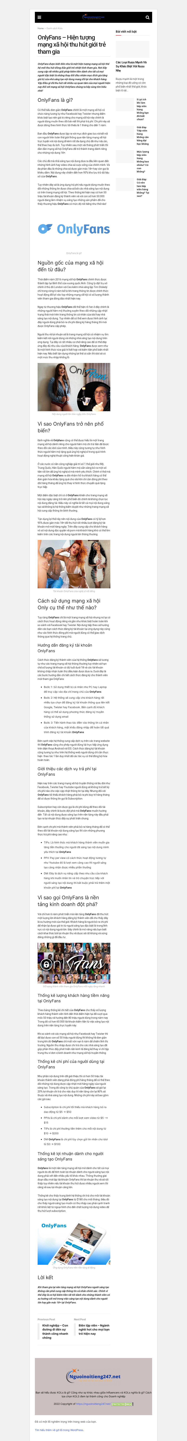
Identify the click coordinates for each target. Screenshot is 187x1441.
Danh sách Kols (54, 28)
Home (41, 28)
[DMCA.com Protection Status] (122, 1403)
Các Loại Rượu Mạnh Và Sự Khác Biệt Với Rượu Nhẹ (131, 66)
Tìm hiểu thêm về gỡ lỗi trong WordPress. (59, 1430)
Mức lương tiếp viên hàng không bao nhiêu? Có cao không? (143, 161)
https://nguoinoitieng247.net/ (93, 1403)
